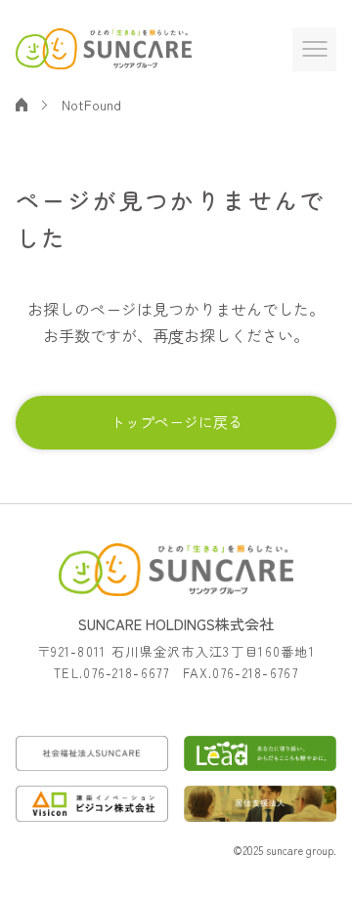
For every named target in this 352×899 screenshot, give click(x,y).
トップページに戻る (176, 421)
